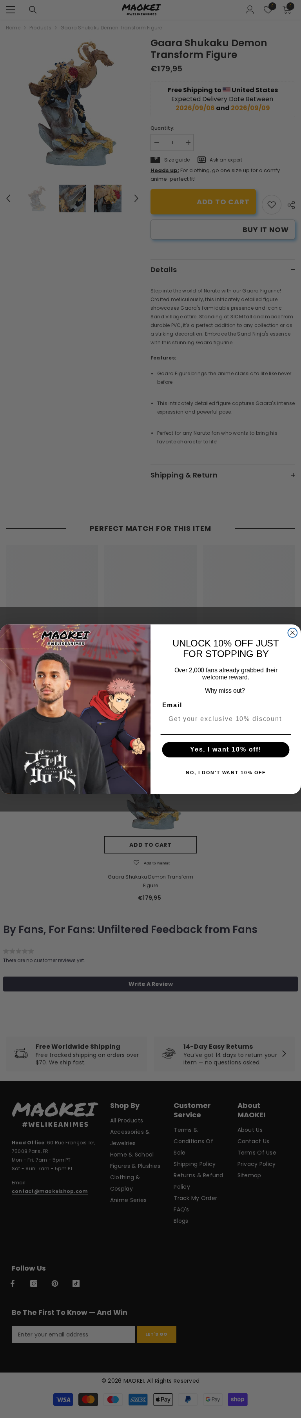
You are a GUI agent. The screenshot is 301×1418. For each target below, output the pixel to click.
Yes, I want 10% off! (225, 749)
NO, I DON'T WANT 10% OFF (226, 772)
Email (172, 704)
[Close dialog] (292, 632)
